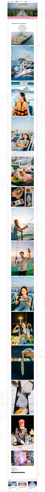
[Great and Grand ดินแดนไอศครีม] (22, 483)
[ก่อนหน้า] (8, 9)
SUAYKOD (9, 17)
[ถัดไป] (36, 9)
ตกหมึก (23, 472)
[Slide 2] (22, 15)
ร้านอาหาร (13, 472)
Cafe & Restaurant (16, 17)
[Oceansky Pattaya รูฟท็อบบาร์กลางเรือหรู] (32, 483)
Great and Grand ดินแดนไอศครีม (22, 488)
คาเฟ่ (15, 472)
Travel (12, 17)
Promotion (27, 17)
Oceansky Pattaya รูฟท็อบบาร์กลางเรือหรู (32, 488)
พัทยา (17, 472)
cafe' (21, 472)
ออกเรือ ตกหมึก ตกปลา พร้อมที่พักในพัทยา (12, 488)
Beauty (24, 17)
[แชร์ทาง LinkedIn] (14, 474)
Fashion (21, 17)
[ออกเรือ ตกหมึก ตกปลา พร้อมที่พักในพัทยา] (12, 483)
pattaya (19, 472)
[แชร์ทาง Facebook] (11, 474)
